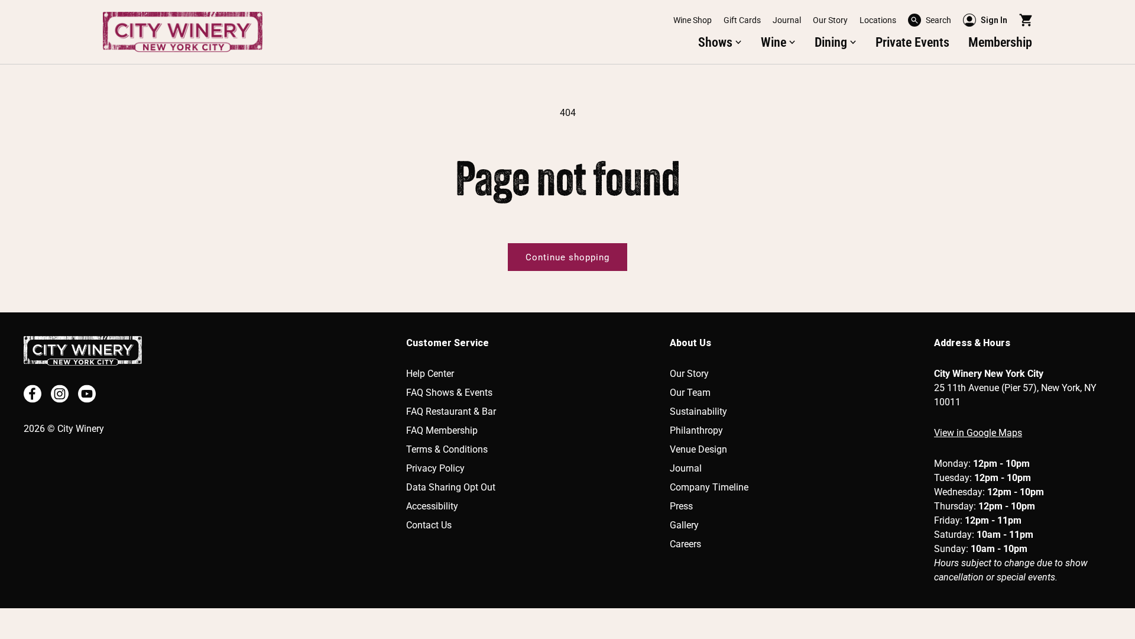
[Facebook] (32, 394)
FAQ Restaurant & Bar (451, 411)
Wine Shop (692, 20)
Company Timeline (709, 487)
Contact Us (429, 525)
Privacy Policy (435, 468)
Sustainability (698, 411)
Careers (685, 544)
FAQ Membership (442, 430)
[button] (929, 20)
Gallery (684, 525)
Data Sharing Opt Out (450, 487)
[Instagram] (60, 394)
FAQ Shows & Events (449, 392)
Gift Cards (742, 20)
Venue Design (698, 449)
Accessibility (432, 506)
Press (681, 506)
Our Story (830, 20)
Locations (878, 20)
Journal (787, 20)
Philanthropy (696, 430)
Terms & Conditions (447, 449)
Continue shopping (567, 257)
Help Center (430, 373)
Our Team (690, 392)
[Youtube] (87, 394)
